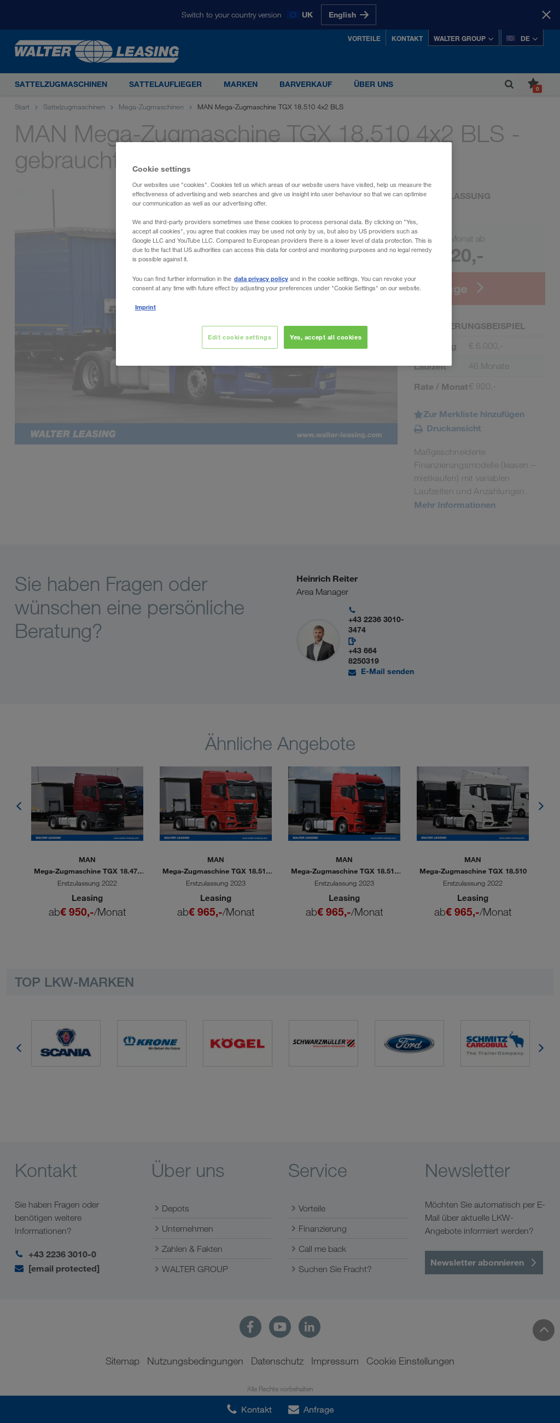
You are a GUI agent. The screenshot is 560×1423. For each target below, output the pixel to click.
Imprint (145, 307)
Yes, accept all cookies (325, 337)
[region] (284, 253)
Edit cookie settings (239, 337)
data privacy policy (261, 278)
